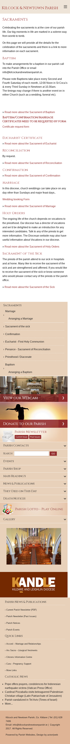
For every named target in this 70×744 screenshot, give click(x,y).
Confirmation (12, 334)
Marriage (10, 311)
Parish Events (13, 630)
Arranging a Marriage (20, 318)
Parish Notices (13, 623)
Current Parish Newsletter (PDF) (21, 610)
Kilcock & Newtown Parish (30, 8)
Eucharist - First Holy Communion (24, 341)
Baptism (10, 364)
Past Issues (35, 437)
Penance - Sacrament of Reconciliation (27, 349)
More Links (11, 670)
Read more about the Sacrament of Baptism (30, 112)
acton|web (52, 734)
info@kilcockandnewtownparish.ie (30, 724)
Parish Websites (27, 734)
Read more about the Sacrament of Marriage (30, 206)
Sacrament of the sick (17, 326)
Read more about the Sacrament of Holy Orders (31, 246)
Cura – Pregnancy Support (18, 664)
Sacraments (12, 305)
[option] (34, 546)
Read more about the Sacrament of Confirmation (32, 175)
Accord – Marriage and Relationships (23, 644)
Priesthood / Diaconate (18, 356)
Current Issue (22, 437)
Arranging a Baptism (20, 372)
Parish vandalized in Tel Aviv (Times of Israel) (31, 699)
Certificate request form (15, 126)
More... (9, 703)
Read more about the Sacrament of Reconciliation (33, 163)
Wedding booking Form (15, 199)
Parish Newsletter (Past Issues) (21, 616)
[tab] (34, 445)
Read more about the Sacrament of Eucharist (30, 143)
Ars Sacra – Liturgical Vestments (21, 650)
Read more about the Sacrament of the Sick (29, 287)
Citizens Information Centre (19, 657)
